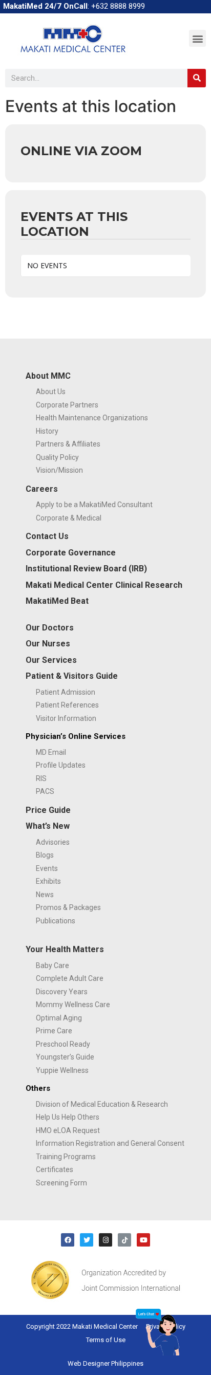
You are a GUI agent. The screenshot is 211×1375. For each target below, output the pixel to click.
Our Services (51, 660)
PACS (45, 791)
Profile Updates (61, 765)
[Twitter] (86, 1240)
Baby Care (52, 965)
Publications (55, 921)
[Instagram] (105, 1240)
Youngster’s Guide (65, 1057)
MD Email (51, 752)
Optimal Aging (59, 1018)
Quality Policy (57, 457)
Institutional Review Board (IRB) (86, 568)
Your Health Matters (65, 949)
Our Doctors (50, 628)
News (45, 894)
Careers (42, 489)
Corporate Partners (67, 405)
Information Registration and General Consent (110, 1143)
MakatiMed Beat (57, 601)
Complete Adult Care (69, 978)
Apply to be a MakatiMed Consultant (94, 504)
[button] (197, 38)
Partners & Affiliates (68, 444)
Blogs (45, 855)
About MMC (48, 376)
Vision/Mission (59, 470)
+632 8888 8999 (118, 6)
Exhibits (48, 881)
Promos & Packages (68, 907)
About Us (51, 391)
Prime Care (54, 1031)
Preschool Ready (63, 1044)
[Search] (196, 78)
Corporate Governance (71, 553)
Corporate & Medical (68, 518)
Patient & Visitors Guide (72, 676)
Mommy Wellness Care (73, 1004)
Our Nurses (48, 643)
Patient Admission (65, 692)
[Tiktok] (124, 1240)
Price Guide (48, 810)
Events (47, 868)
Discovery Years (62, 992)
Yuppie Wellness (62, 1070)
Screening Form (61, 1183)
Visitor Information (66, 718)
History (47, 431)
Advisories (53, 842)
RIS (41, 778)
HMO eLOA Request (68, 1130)
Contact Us (47, 536)
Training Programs (66, 1157)
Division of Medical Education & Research (102, 1104)
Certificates (54, 1169)
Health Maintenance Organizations (92, 418)
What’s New (48, 826)
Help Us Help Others (67, 1117)
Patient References (67, 705)
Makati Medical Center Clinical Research (104, 585)
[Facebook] (67, 1240)
